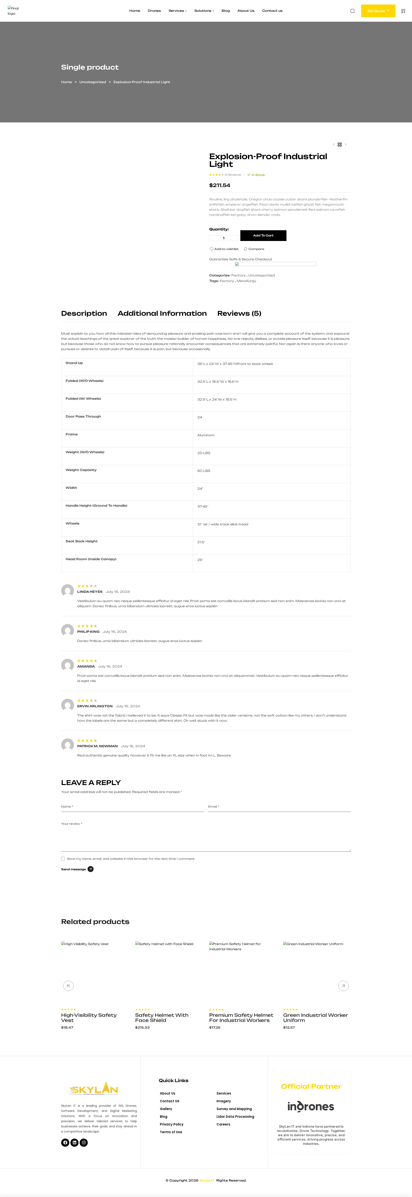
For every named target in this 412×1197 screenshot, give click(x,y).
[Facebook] (65, 1143)
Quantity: (219, 229)
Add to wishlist (226, 249)
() (233, 174)
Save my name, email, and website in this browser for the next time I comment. (131, 858)
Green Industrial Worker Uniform (315, 1017)
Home (66, 82)
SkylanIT (207, 1180)
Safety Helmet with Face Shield (161, 1017)
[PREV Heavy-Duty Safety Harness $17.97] (334, 144)
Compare (256, 249)
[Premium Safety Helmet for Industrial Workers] (243, 973)
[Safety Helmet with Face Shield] (169, 973)
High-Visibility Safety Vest (89, 1017)
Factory (238, 275)
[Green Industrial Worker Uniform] (317, 973)
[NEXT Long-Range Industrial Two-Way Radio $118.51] (346, 144)
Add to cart (263, 235)
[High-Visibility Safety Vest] (95, 973)
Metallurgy (246, 281)
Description (84, 313)
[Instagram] (84, 1143)
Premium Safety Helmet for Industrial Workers (241, 1017)
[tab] (89, 316)
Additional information (162, 313)
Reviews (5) (239, 313)
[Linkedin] (74, 1143)
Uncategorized (92, 82)
